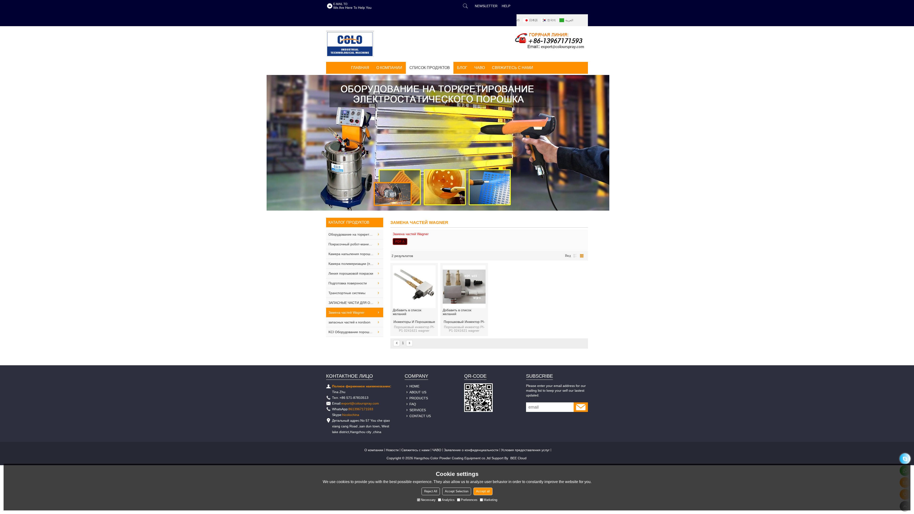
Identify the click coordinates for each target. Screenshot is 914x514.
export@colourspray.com (360, 403)
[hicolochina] (905, 458)
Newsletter (486, 6)
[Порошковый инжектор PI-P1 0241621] (464, 286)
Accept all (483, 491)
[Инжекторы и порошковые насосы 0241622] (414, 286)
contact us (420, 416)
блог (462, 68)
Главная (360, 68)
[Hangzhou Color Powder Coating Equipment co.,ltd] (350, 44)
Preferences (469, 500)
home (414, 386)
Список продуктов (429, 68)
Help (506, 6)
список (575, 255)
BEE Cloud (518, 458)
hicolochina (350, 415)
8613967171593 (360, 409)
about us (417, 392)
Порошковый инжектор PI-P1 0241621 (464, 322)
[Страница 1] (396, 343)
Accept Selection (456, 491)
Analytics (448, 500)
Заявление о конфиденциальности (471, 450)
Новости (392, 450)
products (418, 398)
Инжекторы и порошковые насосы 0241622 (414, 322)
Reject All (430, 491)
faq (412, 404)
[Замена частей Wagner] (489, 241)
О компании (389, 68)
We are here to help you (352, 8)
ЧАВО (479, 68)
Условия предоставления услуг (525, 450)
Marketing (490, 500)
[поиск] (465, 6)
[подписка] (581, 407)
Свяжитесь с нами (512, 68)
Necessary (428, 500)
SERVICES (417, 410)
